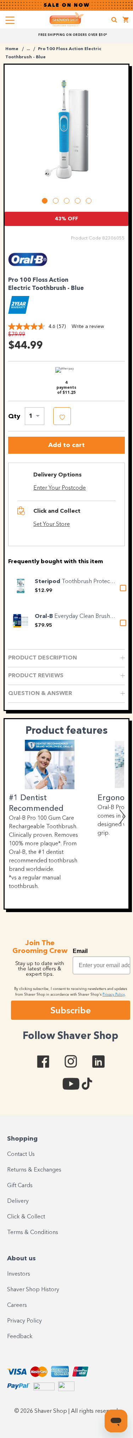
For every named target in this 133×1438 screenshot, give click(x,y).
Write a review (88, 326)
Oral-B (44, 616)
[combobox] (34, 416)
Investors (18, 1274)
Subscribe (70, 1010)
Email (80, 951)
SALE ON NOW (67, 5)
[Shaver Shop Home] (67, 19)
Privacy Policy (24, 1321)
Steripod (48, 582)
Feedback (20, 1337)
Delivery (18, 1201)
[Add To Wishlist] (62, 416)
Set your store (51, 524)
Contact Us (21, 1154)
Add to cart (66, 445)
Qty (14, 416)
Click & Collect (26, 1217)
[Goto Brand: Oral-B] (27, 268)
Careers (17, 1305)
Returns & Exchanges (34, 1170)
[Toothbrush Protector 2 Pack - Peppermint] (20, 585)
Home (11, 49)
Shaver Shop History (33, 1290)
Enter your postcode (59, 488)
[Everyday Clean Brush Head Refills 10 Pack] (20, 620)
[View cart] (125, 20)
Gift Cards (20, 1186)
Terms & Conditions (32, 1232)
